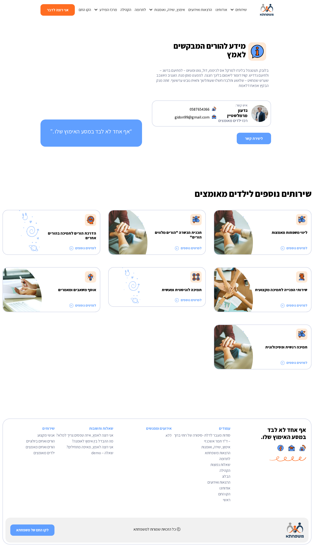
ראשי (226, 499)
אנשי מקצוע (46, 435)
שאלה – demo (102, 452)
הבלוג (226, 476)
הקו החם (224, 494)
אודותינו (225, 488)
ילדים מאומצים (44, 452)
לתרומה (224, 458)
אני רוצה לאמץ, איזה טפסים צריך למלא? (84, 435)
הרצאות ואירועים (219, 482)
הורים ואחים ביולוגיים (40, 441)
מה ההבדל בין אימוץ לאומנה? (92, 441)
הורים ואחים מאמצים (40, 447)
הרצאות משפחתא (217, 452)
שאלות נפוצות (220, 464)
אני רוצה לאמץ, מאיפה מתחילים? (89, 447)
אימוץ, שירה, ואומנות (215, 447)
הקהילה (225, 470)
